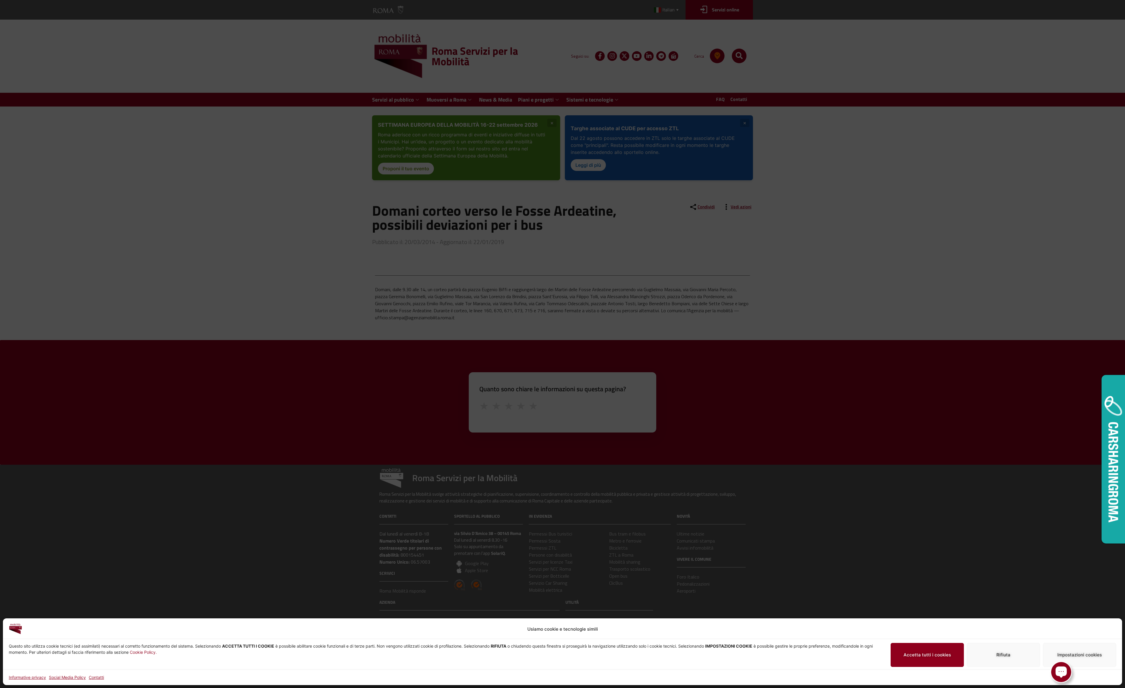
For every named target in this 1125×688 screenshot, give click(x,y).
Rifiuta (1003, 655)
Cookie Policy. (143, 652)
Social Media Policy (67, 677)
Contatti (96, 677)
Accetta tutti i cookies (927, 655)
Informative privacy (27, 677)
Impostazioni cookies (1079, 655)
